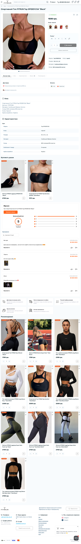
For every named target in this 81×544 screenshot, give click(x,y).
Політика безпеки (43, 523)
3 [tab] (21, 71)
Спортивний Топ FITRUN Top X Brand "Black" (12, 353)
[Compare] (25, 163)
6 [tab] (25, 71)
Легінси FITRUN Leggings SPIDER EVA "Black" (12, 194)
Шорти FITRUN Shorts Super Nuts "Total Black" (39, 353)
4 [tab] (22, 71)
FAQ (39, 517)
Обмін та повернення (43, 521)
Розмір (52, 36)
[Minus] (51, 45)
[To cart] (23, 198)
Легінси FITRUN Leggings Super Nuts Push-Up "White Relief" (66, 446)
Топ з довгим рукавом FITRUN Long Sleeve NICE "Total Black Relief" (67, 399)
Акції (40, 534)
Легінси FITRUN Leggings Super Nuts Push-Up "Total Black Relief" (39, 446)
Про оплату (41, 524)
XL (65, 38)
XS (51, 38)
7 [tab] (26, 71)
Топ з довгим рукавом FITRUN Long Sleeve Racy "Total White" (13, 399)
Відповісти (7, 247)
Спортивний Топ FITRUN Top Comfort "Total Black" (39, 399)
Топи (5, 6)
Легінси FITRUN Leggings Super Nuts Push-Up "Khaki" (12, 446)
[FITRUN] (13, 508)
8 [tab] (27, 71)
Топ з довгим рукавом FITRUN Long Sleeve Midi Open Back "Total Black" (13, 492)
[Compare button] (77, 15)
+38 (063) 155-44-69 (6, 517)
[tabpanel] (24, 42)
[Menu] (2, 2)
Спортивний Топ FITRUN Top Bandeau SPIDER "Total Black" (39, 194)
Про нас (40, 526)
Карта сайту (41, 532)
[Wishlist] (25, 160)
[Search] (47, 2)
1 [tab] (18, 71)
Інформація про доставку (44, 528)
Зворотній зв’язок (43, 530)
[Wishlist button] (74, 15)
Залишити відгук (10, 212)
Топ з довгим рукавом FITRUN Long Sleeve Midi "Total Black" (67, 353)
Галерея (40, 519)
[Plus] (57, 45)
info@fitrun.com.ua (21, 523)
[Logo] (7, 2)
